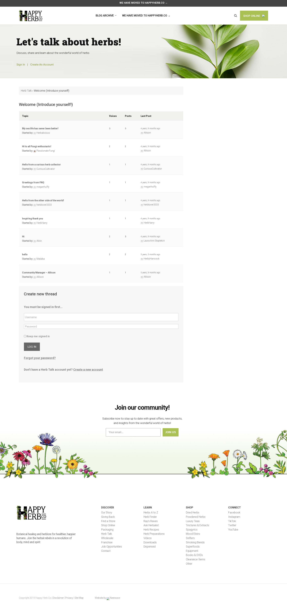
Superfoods (193, 546)
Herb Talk (26, 90)
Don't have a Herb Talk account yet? (63, 369)
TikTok (232, 521)
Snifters (190, 538)
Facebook (234, 512)
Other (189, 563)
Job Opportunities (111, 546)
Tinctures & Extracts (197, 525)
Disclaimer (58, 598)
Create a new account (88, 369)
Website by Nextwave (107, 598)
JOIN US (170, 432)
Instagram (234, 516)
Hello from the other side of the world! (43, 200)
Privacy (69, 598)
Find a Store (108, 521)
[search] (236, 15)
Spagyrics (191, 529)
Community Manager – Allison (38, 272)
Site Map (79, 598)
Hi (23, 236)
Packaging (107, 529)
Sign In (20, 64)
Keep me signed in (38, 336)
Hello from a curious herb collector (41, 164)
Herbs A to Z (151, 512)
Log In (32, 346)
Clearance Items (195, 559)
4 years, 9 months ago (150, 128)
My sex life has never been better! (40, 128)
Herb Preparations (154, 533)
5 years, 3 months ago (150, 254)
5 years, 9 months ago (150, 272)
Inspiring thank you (32, 218)
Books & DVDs (194, 555)
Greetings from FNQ (33, 182)
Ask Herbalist (151, 525)
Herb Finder (150, 516)
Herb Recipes (151, 529)
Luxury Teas (193, 521)
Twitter (232, 525)
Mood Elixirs (193, 533)
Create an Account (42, 64)
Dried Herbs (192, 512)
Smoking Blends (195, 542)
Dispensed (150, 546)
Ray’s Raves (151, 521)
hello (25, 254)
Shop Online (108, 525)
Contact (105, 550)
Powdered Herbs (195, 516)
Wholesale (107, 538)
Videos (148, 538)
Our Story (106, 512)
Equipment (192, 550)
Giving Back (108, 516)
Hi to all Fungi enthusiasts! (36, 146)
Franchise (106, 542)
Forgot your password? (40, 358)
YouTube (233, 529)
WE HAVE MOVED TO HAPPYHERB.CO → (143, 2)
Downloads (150, 542)
